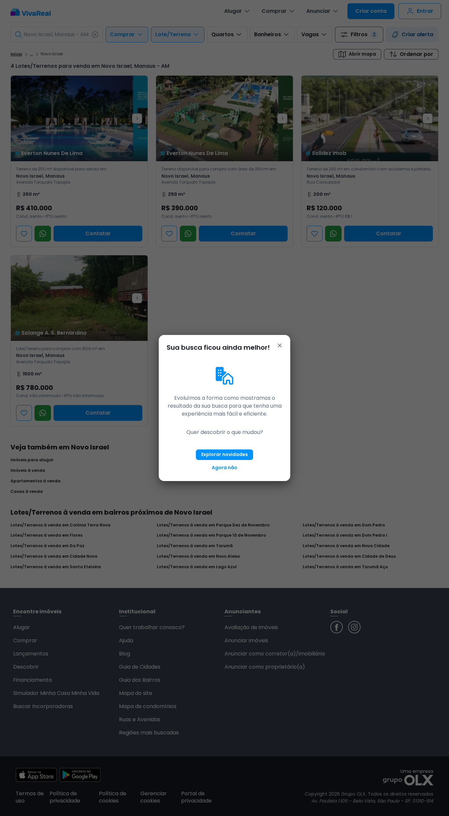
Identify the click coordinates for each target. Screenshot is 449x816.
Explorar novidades (224, 454)
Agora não (224, 467)
